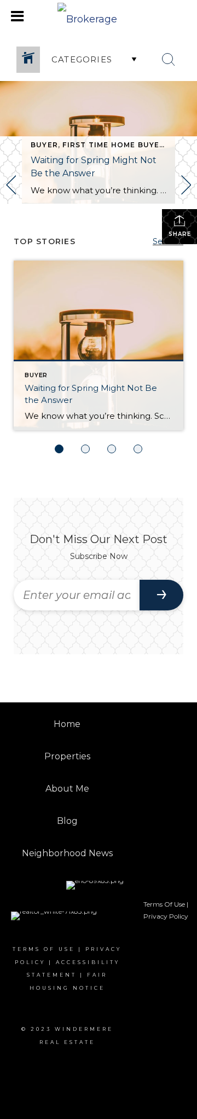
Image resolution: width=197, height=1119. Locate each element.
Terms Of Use (164, 904)
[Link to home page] (98, 16)
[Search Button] (168, 59)
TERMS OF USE (44, 949)
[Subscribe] (161, 595)
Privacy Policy (165, 916)
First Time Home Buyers (116, 145)
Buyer (44, 145)
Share (180, 234)
